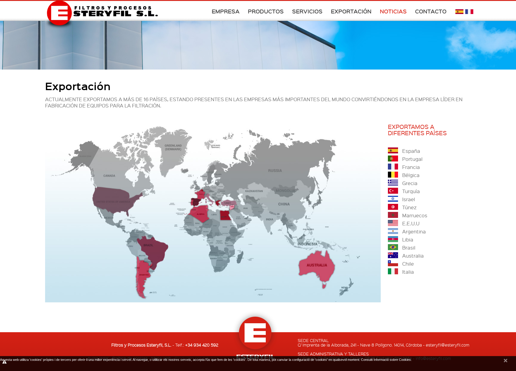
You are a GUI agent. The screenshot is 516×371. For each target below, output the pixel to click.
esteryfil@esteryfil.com (447, 344)
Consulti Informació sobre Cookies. (386, 359)
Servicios (307, 11)
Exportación (351, 11)
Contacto (430, 11)
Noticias (393, 11)
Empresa (225, 11)
